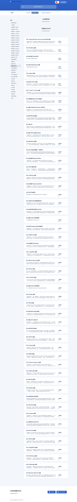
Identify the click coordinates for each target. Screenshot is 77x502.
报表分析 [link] (13, 85)
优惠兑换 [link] (13, 93)
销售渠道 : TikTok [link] (14, 29)
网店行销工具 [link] (13, 83)
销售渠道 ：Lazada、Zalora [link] (16, 33)
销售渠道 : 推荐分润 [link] (15, 42)
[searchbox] (38, 7)
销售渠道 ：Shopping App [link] (16, 31)
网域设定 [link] (13, 61)
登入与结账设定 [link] (14, 74)
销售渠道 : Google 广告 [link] (15, 48)
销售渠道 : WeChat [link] (14, 55)
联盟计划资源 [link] (13, 96)
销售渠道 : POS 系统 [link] (15, 40)
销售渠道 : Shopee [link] (14, 27)
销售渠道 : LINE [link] (14, 57)
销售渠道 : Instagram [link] (15, 37)
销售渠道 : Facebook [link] (15, 35)
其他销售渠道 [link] (13, 59)
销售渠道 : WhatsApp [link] (15, 50)
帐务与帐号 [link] (13, 91)
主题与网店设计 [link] (14, 68)
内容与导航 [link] (13, 72)
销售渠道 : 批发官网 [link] (15, 46)
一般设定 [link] (13, 24)
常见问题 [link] (13, 89)
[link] (46, 41)
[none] (16, 2)
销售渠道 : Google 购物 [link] (15, 44)
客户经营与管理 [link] (14, 76)
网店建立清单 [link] (13, 22)
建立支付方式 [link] (13, 65)
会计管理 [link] (13, 87)
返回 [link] (12, 12)
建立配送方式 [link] (13, 70)
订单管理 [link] (13, 78)
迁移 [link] (12, 98)
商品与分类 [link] (13, 63)
